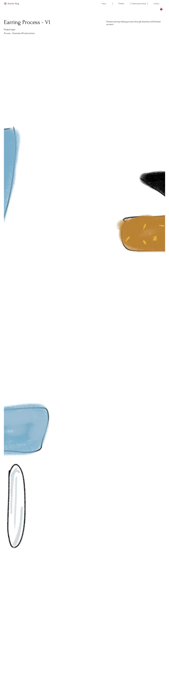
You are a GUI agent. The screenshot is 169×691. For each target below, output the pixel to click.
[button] (161, 8)
